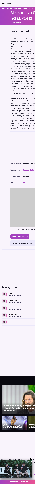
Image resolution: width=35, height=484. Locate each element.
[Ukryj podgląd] (31, 459)
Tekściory (9, 8)
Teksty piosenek (17, 8)
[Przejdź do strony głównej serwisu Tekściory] (7, 3)
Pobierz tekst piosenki (20, 236)
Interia (3, 8)
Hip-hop (25, 8)
